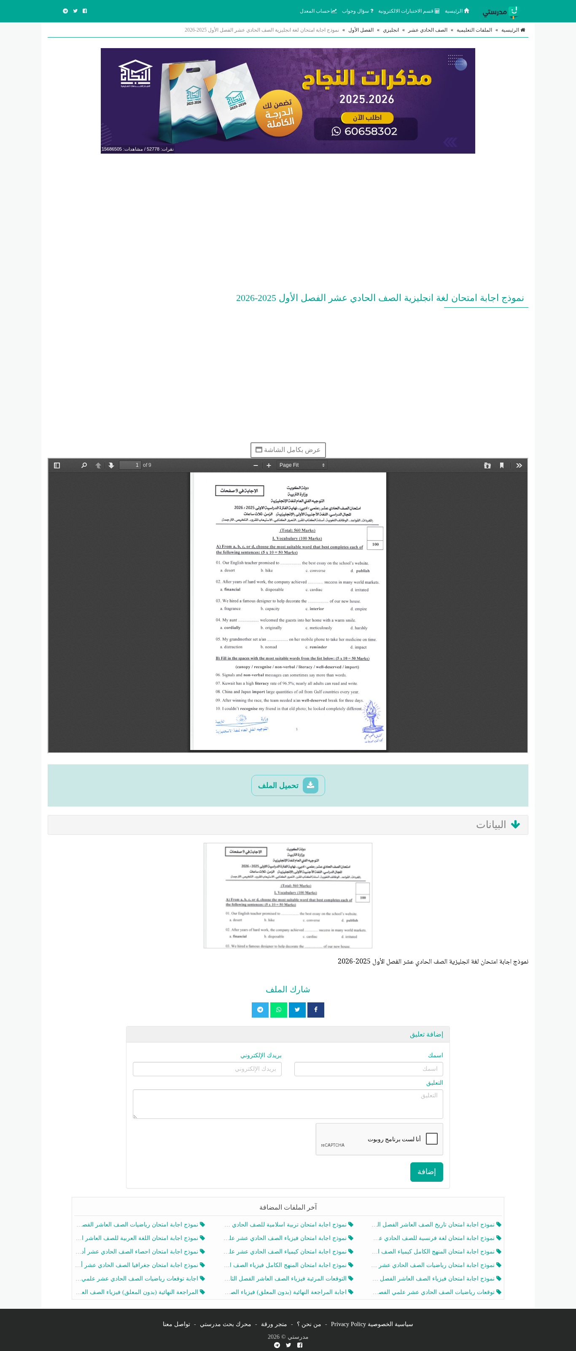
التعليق (434, 1083)
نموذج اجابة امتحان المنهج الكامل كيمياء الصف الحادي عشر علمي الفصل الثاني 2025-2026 (433, 1251)
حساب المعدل (315, 11)
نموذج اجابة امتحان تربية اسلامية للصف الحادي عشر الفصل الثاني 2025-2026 (285, 1224)
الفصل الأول (361, 30)
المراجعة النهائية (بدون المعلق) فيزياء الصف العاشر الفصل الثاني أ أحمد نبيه (137, 1292)
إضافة (426, 1171)
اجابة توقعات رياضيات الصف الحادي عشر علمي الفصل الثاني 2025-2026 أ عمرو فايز (137, 1278)
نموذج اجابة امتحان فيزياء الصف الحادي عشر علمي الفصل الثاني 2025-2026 (285, 1238)
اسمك (435, 1055)
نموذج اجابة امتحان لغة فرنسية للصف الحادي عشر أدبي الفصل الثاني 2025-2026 (433, 1238)
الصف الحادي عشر (427, 30)
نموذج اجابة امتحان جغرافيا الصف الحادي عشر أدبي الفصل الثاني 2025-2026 (137, 1265)
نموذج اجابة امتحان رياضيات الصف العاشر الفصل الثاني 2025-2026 (137, 1224)
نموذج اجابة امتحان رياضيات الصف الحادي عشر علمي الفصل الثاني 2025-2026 (433, 1265)
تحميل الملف (279, 785)
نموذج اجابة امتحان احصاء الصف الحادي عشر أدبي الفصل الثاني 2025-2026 (137, 1251)
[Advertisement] (288, 221)
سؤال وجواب (356, 11)
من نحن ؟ (309, 1324)
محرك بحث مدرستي (225, 1324)
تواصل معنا (176, 1324)
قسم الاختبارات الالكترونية (406, 11)
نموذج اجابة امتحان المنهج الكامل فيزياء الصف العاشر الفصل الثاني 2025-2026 (285, 1265)
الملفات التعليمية (474, 30)
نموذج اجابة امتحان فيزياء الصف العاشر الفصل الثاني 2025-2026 (433, 1278)
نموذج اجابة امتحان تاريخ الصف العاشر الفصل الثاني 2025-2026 (433, 1224)
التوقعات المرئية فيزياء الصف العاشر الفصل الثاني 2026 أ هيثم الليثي (285, 1278)
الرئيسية (454, 11)
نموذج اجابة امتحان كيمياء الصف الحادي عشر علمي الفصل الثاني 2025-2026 (285, 1251)
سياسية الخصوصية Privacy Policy (372, 1324)
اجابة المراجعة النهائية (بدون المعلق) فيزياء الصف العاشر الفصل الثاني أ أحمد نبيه (285, 1292)
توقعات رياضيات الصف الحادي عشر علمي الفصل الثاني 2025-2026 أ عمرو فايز (433, 1292)
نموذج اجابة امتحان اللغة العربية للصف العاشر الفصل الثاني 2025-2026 (137, 1238)
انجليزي (391, 30)
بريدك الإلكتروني (261, 1055)
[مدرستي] (503, 11)
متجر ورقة (274, 1324)
